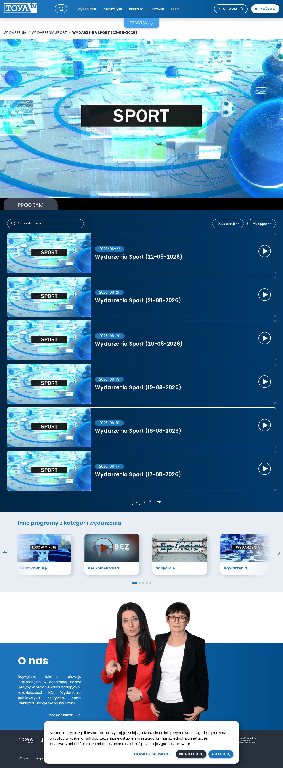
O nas (24, 758)
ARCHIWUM (227, 9)
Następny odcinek (241, 173)
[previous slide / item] (5, 553)
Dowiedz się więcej (152, 754)
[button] (134, 583)
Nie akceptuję (191, 754)
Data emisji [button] (226, 224)
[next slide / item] (278, 553)
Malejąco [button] (259, 224)
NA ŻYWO (267, 9)
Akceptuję (221, 754)
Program (138, 23)
